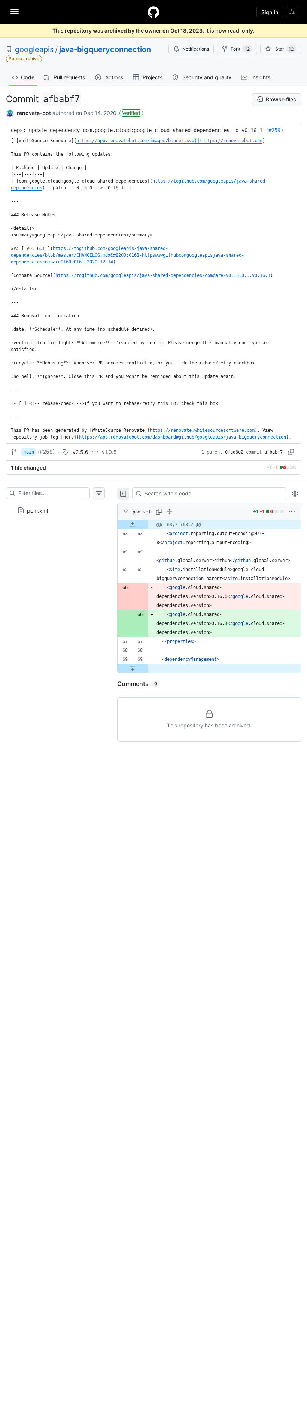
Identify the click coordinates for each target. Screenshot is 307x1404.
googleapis (34, 49)
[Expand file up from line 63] (133, 524)
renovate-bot (34, 113)
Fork (240, 49)
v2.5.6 (80, 452)
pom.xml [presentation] (37, 510)
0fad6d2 (234, 452)
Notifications (195, 49)
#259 (274, 130)
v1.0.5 (109, 452)
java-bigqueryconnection (105, 49)
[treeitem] (55, 508)
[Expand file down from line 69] (133, 668)
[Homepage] (153, 12)
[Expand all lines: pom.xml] (169, 511)
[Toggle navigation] (14, 11)
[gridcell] (209, 524)
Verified (131, 113)
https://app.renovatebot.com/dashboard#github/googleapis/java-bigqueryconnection (182, 437)
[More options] (292, 512)
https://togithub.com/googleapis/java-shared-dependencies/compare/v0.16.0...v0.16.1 (162, 275)
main (29, 452)
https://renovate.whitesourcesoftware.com (202, 430)
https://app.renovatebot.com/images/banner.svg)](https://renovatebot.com (169, 140)
